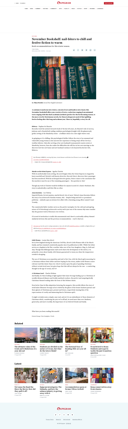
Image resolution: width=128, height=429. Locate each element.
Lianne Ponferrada (96, 391)
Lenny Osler (102, 355)
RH (68, 423)
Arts (60, 8)
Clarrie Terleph (44, 353)
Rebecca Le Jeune (44, 395)
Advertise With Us (77, 419)
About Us (58, 419)
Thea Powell (35, 49)
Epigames (92, 8)
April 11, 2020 (53, 231)
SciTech (79, 8)
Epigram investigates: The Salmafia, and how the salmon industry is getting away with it (51, 390)
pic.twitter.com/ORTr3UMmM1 (41, 159)
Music (73, 8)
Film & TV (66, 8)
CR (66, 423)
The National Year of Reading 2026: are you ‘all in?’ (75, 349)
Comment (38, 8)
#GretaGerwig (36, 226)
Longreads (100, 8)
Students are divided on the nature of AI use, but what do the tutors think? (51, 349)
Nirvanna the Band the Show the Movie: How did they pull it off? (25, 389)
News (31, 8)
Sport (85, 8)
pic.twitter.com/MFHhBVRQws (58, 228)
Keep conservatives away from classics (101, 388)
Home (26, 8)
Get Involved (108, 3)
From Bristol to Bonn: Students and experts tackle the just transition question (101, 350)
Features (45, 8)
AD (70, 423)
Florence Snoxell (20, 353)
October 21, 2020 (57, 162)
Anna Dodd (94, 355)
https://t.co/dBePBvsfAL (44, 228)
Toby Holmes (18, 393)
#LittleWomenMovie (74, 226)
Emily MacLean (69, 353)
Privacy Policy (50, 419)
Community (53, 8)
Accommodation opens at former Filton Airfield (75, 388)
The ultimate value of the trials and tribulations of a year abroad (26, 349)
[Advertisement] (64, 21)
